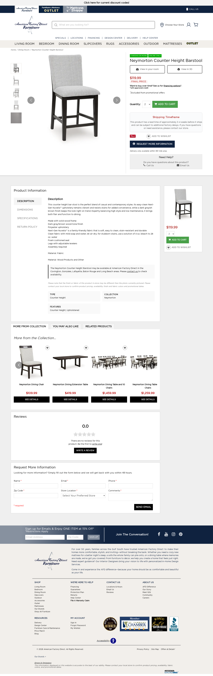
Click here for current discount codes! (106, 3)
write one (97, 444)
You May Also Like (66, 326)
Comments (114, 490)
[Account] (188, 25)
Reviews (110, 592)
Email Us (184, 165)
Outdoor (151, 44)
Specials (60, 38)
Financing (94, 38)
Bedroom (46, 44)
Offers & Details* (168, 649)
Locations (77, 38)
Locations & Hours (114, 587)
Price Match (39, 631)
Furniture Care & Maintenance (47, 628)
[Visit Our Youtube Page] (166, 534)
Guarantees (75, 589)
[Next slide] (152, 365)
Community (147, 595)
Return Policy (27, 227)
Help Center (150, 38)
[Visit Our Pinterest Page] (180, 534)
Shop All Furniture (42, 612)
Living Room (24, 44)
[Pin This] (133, 137)
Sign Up (93, 537)
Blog (36, 634)
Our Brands (39, 609)
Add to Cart (166, 104)
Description (25, 201)
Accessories (129, 44)
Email (64, 481)
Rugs (110, 44)
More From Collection (29, 326)
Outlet (192, 43)
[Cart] (195, 25)
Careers (146, 598)
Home (13, 50)
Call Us (150, 165)
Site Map (155, 649)
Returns (74, 595)
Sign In (73, 623)
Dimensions (25, 210)
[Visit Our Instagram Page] (173, 534)
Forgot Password (78, 625)
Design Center (113, 38)
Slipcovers (93, 44)
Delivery (132, 38)
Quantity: (135, 104)
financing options (172, 86)
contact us (132, 272)
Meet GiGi (147, 592)
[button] (172, 25)
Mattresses (172, 44)
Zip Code (19, 490)
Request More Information (154, 144)
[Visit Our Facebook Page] (159, 534)
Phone (112, 481)
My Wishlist (75, 628)
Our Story (147, 589)
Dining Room (69, 44)
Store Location (69, 490)
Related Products (98, 326)
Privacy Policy (143, 649)
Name (17, 481)
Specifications (27, 218)
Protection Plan (77, 592)
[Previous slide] (18, 365)
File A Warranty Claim (80, 600)
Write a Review (85, 451)
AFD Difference (149, 587)
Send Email (143, 507)
